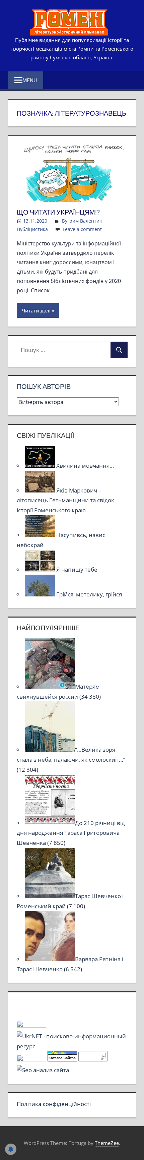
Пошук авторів (44, 386)
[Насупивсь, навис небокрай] (40, 535)
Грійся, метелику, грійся (89, 594)
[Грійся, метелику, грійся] (40, 594)
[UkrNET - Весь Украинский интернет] (72, 1046)
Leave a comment (82, 229)
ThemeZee (107, 1143)
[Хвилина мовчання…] (40, 465)
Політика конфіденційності (54, 1104)
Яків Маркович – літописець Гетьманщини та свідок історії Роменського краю (65, 500)
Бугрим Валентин (82, 221)
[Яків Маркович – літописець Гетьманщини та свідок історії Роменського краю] (40, 490)
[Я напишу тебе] (40, 569)
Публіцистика (32, 229)
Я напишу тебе (76, 569)
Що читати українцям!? (58, 212)
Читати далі (36, 310)
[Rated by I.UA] (31, 1025)
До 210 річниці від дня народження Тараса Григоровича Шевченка (71, 833)
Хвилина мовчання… (85, 465)
